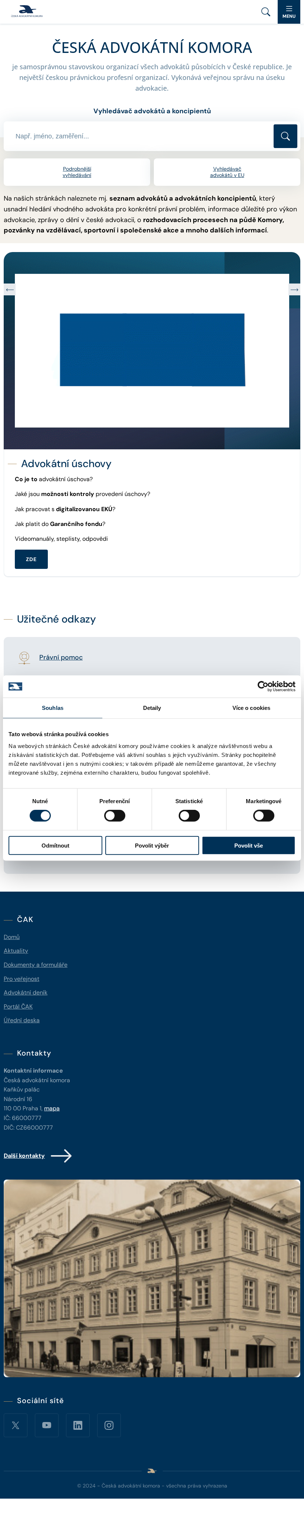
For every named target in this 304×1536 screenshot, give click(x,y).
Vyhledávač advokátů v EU (227, 171)
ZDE (31, 543)
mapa (52, 1108)
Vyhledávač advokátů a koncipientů (152, 111)
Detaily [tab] (152, 708)
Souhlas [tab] (52, 708)
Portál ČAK (18, 1006)
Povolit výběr (152, 845)
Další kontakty (24, 1156)
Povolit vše (248, 845)
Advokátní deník (25, 992)
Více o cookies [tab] (251, 708)
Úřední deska (22, 1020)
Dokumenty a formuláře (35, 965)
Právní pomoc (61, 657)
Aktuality (16, 951)
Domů (12, 937)
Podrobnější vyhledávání (77, 171)
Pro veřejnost (21, 979)
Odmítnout (55, 845)
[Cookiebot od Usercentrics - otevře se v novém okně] (263, 686)
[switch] (114, 816)
